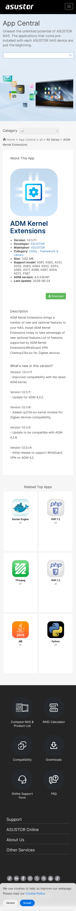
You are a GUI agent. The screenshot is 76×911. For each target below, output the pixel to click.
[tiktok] (9, 878)
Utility (33, 251)
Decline (10, 902)
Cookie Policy (36, 893)
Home (10, 139)
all (41, 139)
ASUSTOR (37, 244)
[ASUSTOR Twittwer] (37, 878)
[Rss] (43, 878)
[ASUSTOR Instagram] (30, 878)
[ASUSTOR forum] (57, 878)
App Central (27, 139)
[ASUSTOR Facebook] (23, 878)
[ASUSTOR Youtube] (50, 878)
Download (57, 296)
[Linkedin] (16, 878)
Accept (27, 902)
